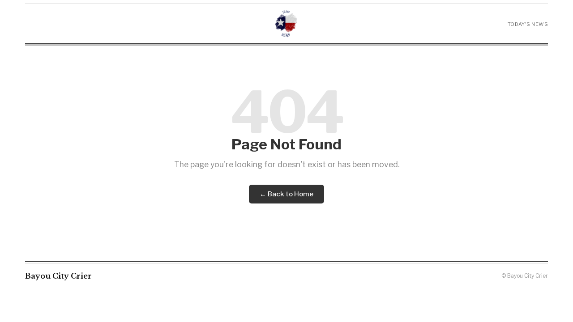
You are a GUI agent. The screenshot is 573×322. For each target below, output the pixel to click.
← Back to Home (286, 194)
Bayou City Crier (58, 275)
